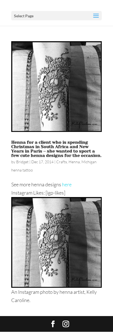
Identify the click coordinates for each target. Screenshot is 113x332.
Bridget (22, 161)
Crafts (61, 161)
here (67, 184)
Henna (74, 161)
